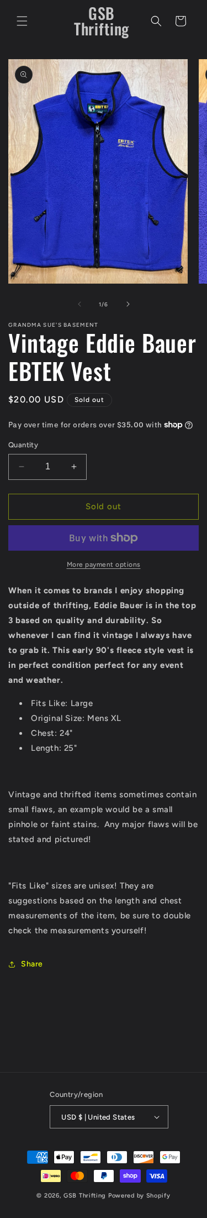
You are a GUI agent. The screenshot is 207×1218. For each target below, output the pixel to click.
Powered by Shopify (139, 1195)
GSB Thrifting (85, 1195)
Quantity (23, 445)
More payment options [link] (104, 564)
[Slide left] (79, 304)
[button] (22, 21)
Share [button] (32, 964)
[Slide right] (128, 304)
